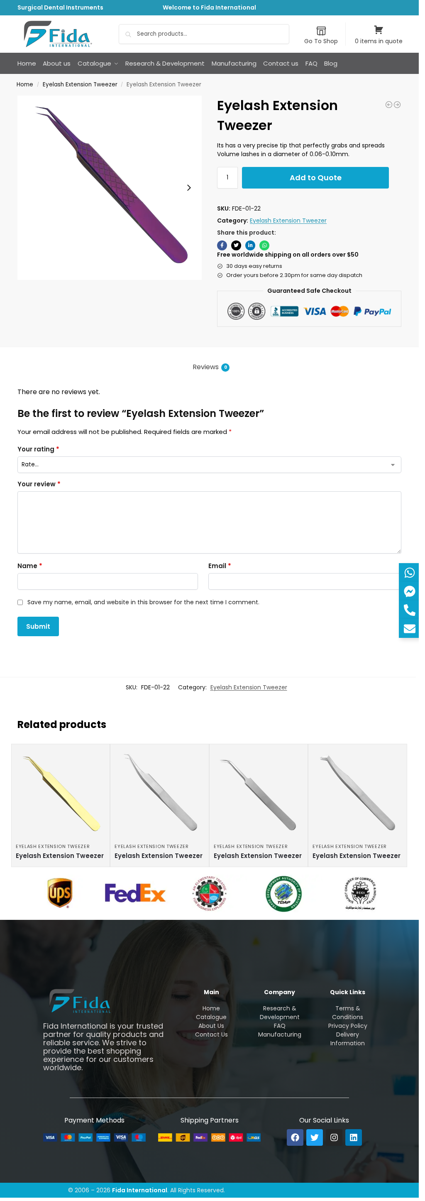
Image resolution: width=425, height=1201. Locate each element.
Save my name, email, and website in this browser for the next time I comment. (143, 602)
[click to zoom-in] (109, 188)
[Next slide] (189, 187)
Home (25, 84)
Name (29, 565)
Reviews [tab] (210, 367)
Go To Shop (321, 41)
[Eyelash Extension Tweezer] (389, 104)
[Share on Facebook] (222, 245)
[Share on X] (236, 245)
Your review (39, 484)
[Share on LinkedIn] (250, 245)
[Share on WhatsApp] (264, 245)
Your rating (38, 449)
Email (219, 565)
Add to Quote (316, 177)
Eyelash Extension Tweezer (80, 84)
